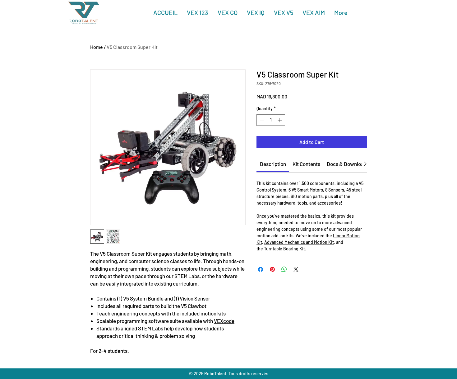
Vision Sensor (195, 298)
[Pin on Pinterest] (272, 269)
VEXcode (224, 321)
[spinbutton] (270, 120)
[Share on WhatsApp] (284, 269)
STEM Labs (150, 328)
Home (96, 47)
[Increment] (280, 120)
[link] (273, 164)
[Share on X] (296, 269)
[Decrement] (261, 120)
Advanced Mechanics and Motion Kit (299, 242)
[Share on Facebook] (260, 269)
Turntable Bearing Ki (283, 248)
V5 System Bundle (143, 298)
